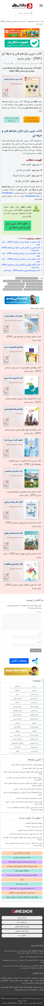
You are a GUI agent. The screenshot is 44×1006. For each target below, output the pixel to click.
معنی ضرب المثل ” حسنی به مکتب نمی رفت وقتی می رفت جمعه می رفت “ (23, 844)
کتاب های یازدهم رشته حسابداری (14, 287)
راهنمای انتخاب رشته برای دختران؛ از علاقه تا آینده (26, 764)
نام (40, 634)
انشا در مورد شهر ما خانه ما (34, 826)
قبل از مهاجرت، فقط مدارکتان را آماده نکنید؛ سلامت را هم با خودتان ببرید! (23, 803)
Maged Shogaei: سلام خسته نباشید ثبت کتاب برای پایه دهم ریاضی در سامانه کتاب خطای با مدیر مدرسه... (24, 952)
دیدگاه (38, 612)
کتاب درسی (18, 63)
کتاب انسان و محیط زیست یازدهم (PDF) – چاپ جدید (21, 243)
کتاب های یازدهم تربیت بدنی (16, 284)
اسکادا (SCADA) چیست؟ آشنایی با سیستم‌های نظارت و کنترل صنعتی (22, 793)
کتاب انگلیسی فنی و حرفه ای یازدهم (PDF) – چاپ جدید (21, 254)
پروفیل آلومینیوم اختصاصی (33, 823)
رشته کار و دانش (25, 63)
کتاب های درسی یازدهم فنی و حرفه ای (27, 278)
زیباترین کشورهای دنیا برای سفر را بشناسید (29, 798)
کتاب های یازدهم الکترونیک (34, 284)
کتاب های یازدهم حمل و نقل (34, 287)
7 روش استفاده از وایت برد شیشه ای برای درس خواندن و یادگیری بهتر (24, 778)
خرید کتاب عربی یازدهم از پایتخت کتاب (32, 119)
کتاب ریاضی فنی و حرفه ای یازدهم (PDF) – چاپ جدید (21, 260)
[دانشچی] (22, 6)
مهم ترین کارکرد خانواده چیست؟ (32, 768)
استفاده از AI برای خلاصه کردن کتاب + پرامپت (27, 789)
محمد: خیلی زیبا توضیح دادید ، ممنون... (31, 956)
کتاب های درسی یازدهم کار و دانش (32, 281)
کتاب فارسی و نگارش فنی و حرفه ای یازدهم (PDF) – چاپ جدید (21, 249)
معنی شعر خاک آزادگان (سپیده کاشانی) (30, 830)
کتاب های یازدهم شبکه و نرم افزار (13, 289)
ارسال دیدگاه (7, 63)
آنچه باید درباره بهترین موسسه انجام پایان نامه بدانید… (25, 834)
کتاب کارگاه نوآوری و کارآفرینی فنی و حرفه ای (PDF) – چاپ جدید (21, 266)
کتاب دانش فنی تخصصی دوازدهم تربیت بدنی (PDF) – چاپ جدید (24, 493)
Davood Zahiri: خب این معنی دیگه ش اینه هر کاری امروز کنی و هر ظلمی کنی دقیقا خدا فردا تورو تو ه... (23, 967)
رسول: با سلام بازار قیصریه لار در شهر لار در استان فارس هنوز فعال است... (23, 961)
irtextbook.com (32, 196)
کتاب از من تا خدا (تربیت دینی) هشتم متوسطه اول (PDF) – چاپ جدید (25, 462)
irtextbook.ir (7, 193)
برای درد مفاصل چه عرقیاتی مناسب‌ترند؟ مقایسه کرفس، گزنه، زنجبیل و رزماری (23, 784)
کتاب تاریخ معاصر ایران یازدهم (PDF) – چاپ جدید (22, 270)
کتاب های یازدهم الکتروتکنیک (12, 281)
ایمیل (39, 642)
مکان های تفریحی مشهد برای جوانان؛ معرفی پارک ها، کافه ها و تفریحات (22, 838)
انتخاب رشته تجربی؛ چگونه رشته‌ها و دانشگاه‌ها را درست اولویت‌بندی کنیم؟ (24, 808)
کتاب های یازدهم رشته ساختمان (33, 289)
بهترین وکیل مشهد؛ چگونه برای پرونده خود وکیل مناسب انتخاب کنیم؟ (22, 773)
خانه (42, 21)
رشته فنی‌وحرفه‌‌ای (33, 21)
